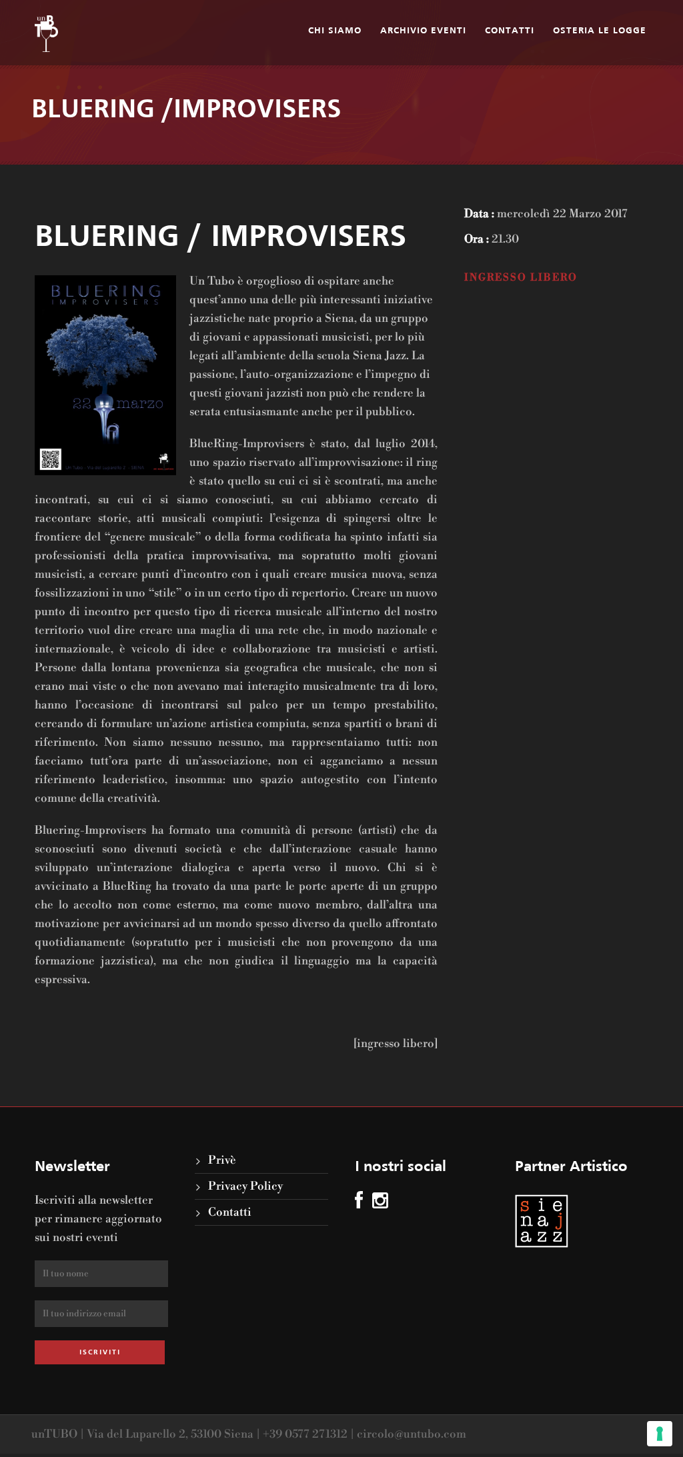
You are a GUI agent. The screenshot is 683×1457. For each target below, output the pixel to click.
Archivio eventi (423, 31)
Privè (222, 1160)
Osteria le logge (599, 31)
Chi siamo (335, 31)
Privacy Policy (245, 1186)
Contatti (509, 31)
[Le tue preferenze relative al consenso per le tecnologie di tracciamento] (659, 1433)
